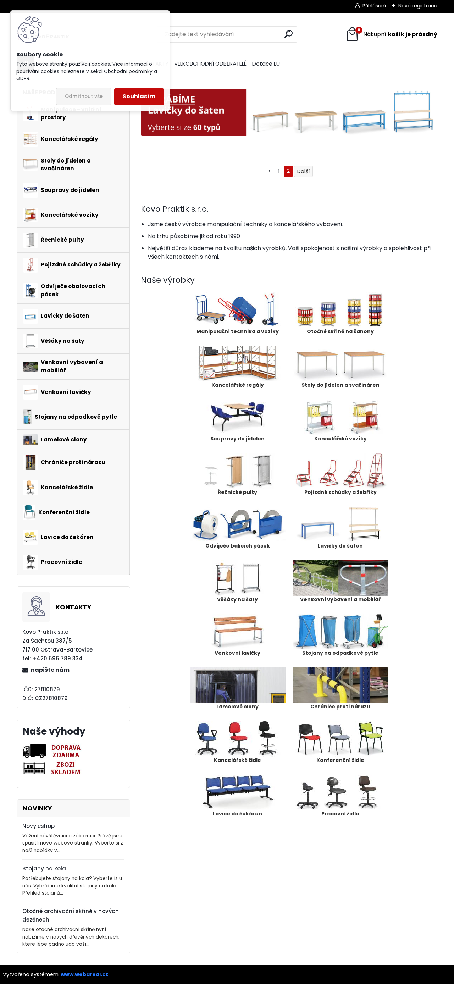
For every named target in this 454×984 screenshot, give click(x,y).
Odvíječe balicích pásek (237, 545)
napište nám (50, 670)
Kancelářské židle (237, 760)
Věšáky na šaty (237, 599)
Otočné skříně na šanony (340, 331)
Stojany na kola (44, 868)
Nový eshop (38, 826)
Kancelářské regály (237, 385)
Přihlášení (374, 5)
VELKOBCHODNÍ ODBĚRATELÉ (210, 63)
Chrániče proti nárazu (340, 706)
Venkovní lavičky (237, 652)
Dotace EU (266, 63)
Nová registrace (417, 5)
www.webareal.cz (84, 974)
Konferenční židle (340, 760)
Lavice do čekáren (237, 813)
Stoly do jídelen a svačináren (340, 385)
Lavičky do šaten (340, 545)
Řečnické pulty (237, 492)
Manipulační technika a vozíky (237, 331)
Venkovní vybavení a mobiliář (340, 599)
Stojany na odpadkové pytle (340, 652)
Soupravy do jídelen (237, 438)
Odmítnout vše (84, 96)
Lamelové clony (237, 706)
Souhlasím (139, 96)
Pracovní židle (340, 813)
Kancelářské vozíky (340, 438)
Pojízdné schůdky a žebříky (340, 492)
